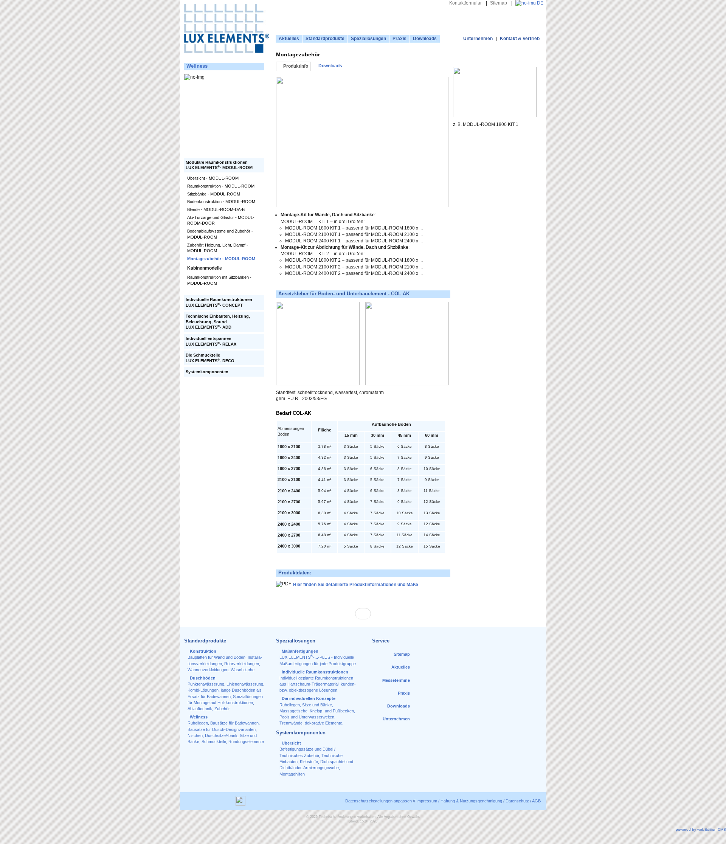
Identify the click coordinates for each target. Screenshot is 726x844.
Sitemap (498, 3)
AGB (536, 801)
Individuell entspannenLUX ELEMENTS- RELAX (211, 341)
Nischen (195, 735)
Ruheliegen (198, 723)
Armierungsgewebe (321, 767)
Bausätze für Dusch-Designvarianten (222, 729)
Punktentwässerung (206, 684)
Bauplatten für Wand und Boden (216, 657)
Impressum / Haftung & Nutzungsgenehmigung (459, 801)
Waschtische (242, 669)
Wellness (197, 66)
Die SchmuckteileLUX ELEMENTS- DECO (210, 358)
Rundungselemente (246, 741)
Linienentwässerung (244, 684)
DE (539, 3)
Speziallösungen (368, 38)
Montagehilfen (292, 774)
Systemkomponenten (207, 371)
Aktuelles (289, 38)
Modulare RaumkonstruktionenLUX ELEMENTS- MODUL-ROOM (219, 165)
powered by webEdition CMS (701, 829)
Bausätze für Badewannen (234, 723)
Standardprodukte (325, 38)
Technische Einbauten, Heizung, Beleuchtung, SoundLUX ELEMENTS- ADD (218, 321)
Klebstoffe (309, 761)
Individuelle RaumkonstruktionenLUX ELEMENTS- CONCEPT (219, 302)
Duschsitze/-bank (221, 735)
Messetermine (396, 680)
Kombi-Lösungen (203, 690)
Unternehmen (478, 38)
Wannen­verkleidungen (208, 669)
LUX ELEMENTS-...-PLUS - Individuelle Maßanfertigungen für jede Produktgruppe (317, 657)
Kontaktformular (465, 3)
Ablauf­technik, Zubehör (209, 708)
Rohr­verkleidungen (241, 663)
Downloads (425, 38)
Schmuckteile (214, 741)
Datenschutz (517, 801)
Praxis (399, 38)
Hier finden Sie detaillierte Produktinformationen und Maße (356, 585)
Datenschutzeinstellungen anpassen (378, 801)
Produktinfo (295, 66)
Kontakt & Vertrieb (520, 38)
